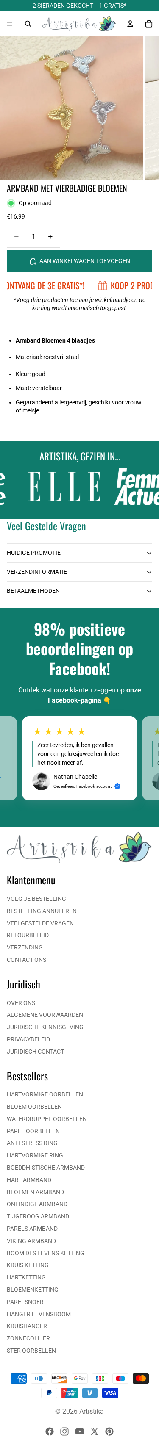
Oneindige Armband (37, 1204)
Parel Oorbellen (33, 1131)
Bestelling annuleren (42, 911)
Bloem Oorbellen (34, 1106)
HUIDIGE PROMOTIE (34, 552)
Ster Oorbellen (31, 1350)
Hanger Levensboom (39, 1314)
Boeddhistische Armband (46, 1167)
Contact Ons (26, 959)
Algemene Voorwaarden (45, 1014)
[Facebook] (50, 1431)
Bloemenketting (33, 1289)
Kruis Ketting (28, 1265)
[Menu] (10, 23)
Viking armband (31, 1240)
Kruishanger (27, 1326)
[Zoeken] (28, 23)
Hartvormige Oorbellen (45, 1094)
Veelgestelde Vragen (40, 923)
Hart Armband (29, 1179)
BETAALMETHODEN (33, 590)
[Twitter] (94, 1431)
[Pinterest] (109, 1431)
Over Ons (21, 1002)
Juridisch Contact (35, 1051)
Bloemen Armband (35, 1192)
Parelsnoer (25, 1301)
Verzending (25, 947)
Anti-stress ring (32, 1143)
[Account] (130, 23)
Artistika (91, 1411)
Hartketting (26, 1277)
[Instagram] (64, 1431)
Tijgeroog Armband (38, 1216)
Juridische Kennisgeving (45, 1027)
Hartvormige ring (35, 1155)
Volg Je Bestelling (36, 898)
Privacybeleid (28, 1039)
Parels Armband (32, 1228)
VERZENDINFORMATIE (37, 571)
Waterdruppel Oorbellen (47, 1119)
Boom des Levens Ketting (45, 1253)
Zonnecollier (28, 1338)
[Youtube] (80, 1431)
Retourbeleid (28, 935)
